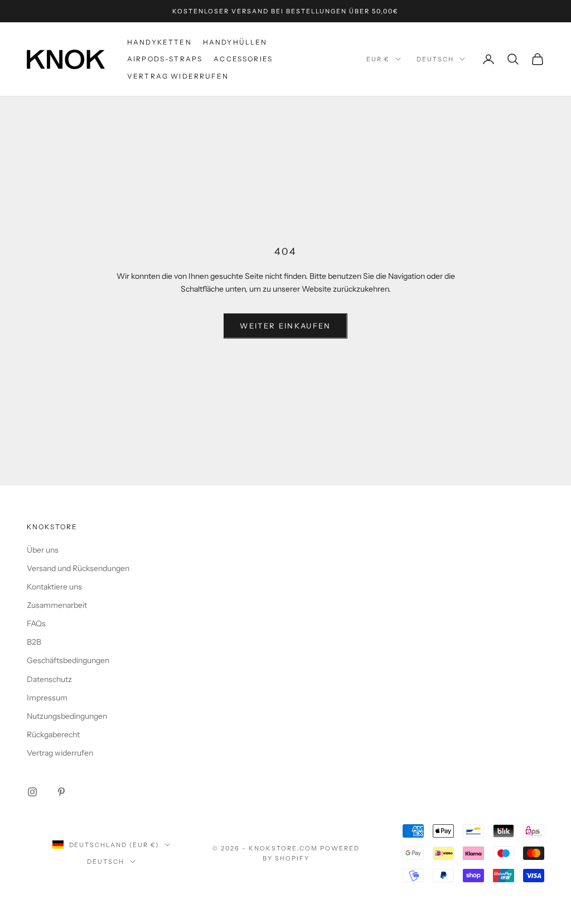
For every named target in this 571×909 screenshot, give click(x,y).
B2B (34, 642)
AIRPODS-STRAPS (164, 59)
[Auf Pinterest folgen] (61, 791)
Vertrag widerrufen (178, 76)
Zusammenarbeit (57, 605)
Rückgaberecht (53, 734)
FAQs (36, 623)
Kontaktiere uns (54, 587)
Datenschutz (49, 679)
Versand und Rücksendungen (78, 568)
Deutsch (435, 59)
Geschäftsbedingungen (68, 660)
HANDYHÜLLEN (235, 42)
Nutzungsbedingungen (67, 716)
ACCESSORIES (243, 59)
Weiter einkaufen (285, 325)
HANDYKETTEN (159, 42)
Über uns (43, 550)
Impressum (47, 698)
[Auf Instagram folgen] (32, 791)
